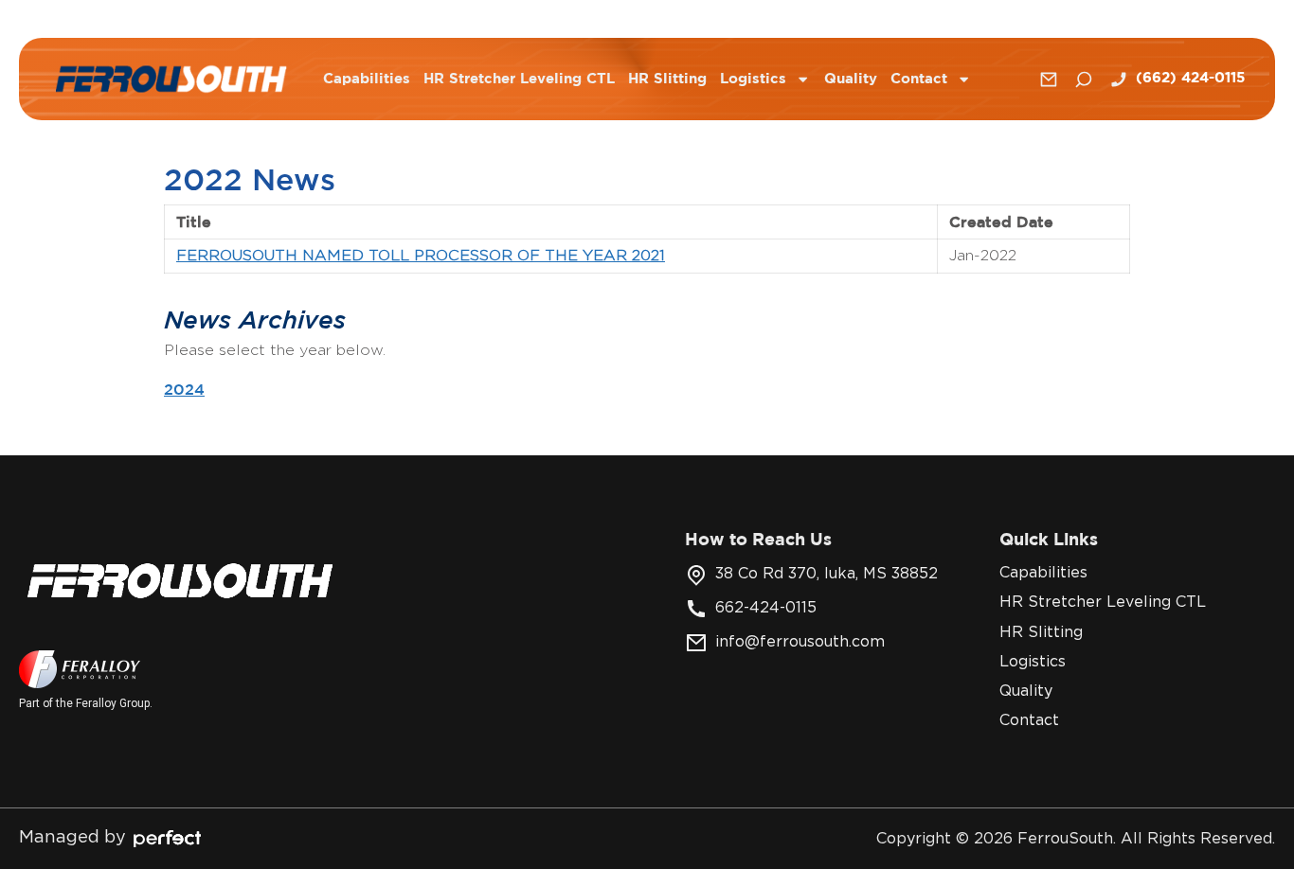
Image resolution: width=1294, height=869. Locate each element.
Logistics (753, 79)
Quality (850, 79)
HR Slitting (667, 79)
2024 (184, 389)
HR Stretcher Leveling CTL (519, 79)
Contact (918, 79)
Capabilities (366, 79)
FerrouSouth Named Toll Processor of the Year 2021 (420, 255)
